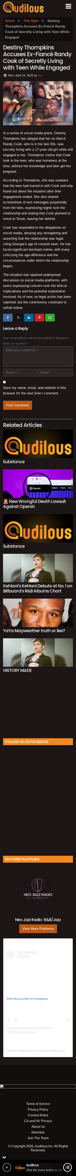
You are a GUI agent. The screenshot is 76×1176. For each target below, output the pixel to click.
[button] (68, 6)
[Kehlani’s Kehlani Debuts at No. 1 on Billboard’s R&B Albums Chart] (38, 568)
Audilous (11, 1050)
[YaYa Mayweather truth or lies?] (38, 613)
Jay (40, 75)
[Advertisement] (38, 707)
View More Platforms (38, 929)
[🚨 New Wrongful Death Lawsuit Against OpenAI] (38, 483)
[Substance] (38, 444)
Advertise (38, 1132)
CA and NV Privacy (38, 1121)
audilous (27, 1050)
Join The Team (38, 1138)
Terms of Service (38, 1104)
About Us (38, 1126)
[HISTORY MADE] (38, 652)
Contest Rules (38, 1115)
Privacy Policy (38, 1109)
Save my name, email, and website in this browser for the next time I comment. (34, 390)
